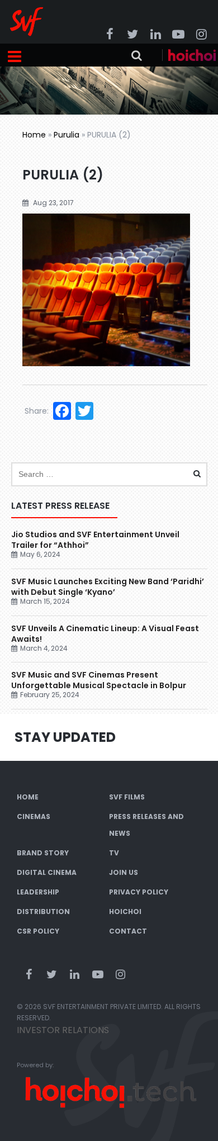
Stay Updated (65, 737)
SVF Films (127, 797)
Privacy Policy (138, 892)
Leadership (38, 892)
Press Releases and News (146, 825)
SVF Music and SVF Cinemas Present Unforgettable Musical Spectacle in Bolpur (98, 680)
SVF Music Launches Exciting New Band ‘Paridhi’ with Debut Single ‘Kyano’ (107, 587)
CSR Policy (38, 931)
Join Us (123, 872)
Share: (37, 410)
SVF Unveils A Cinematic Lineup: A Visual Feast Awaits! (105, 634)
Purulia (66, 134)
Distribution (43, 911)
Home (34, 134)
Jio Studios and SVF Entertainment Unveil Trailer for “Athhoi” (95, 540)
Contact (128, 931)
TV (114, 853)
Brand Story (43, 853)
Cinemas (33, 816)
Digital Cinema (47, 872)
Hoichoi (125, 911)
